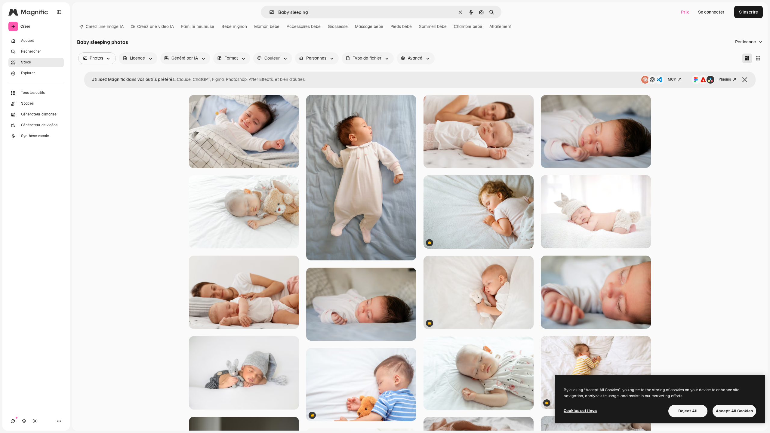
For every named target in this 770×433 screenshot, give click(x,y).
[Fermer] (744, 79)
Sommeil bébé (433, 26)
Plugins (725, 79)
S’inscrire (748, 12)
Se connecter (711, 12)
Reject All (688, 410)
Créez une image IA (105, 26)
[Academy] (24, 421)
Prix (685, 12)
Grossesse (338, 26)
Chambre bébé (468, 26)
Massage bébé (369, 26)
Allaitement (500, 26)
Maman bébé (266, 26)
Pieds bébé (401, 26)
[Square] (758, 58)
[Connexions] (13, 421)
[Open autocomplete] (269, 12)
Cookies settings (580, 410)
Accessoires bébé (304, 26)
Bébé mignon (234, 26)
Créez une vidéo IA (155, 26)
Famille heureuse (197, 26)
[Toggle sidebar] (59, 12)
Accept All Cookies (734, 410)
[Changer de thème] (35, 421)
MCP (672, 79)
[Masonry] (747, 58)
